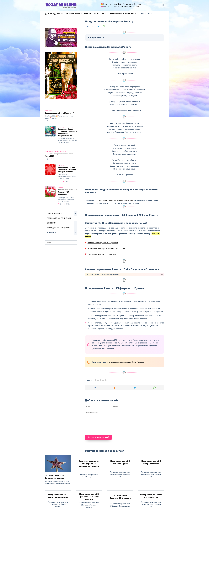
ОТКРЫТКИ (99, 14)
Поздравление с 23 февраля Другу (120, 462)
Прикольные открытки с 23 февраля (103, 243)
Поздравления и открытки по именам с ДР (121, 7)
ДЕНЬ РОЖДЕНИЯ (52, 14)
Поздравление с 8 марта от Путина (58, 527)
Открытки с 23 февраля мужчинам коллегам (106, 249)
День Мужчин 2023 (52, 531)
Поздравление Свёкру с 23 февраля (120, 496)
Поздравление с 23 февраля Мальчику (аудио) (89, 496)
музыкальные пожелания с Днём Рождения (127, 362)
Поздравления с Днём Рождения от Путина (122, 4)
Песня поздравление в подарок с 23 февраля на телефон (88, 463)
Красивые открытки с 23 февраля (102, 254)
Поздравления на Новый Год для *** (59, 113)
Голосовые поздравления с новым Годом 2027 (59, 155)
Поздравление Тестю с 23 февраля (151, 496)
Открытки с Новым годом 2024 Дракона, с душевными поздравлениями (67, 132)
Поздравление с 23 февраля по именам (54, 476)
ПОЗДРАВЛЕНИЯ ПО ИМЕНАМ (78, 14)
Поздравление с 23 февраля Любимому (58, 496)
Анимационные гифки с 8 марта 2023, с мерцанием (67, 192)
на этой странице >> (118, 527)
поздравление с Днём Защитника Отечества (113, 200)
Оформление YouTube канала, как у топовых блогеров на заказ (67, 169)
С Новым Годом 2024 (52, 535)
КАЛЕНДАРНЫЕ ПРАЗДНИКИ (122, 14)
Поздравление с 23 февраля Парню (151, 462)
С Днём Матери (50, 539)
